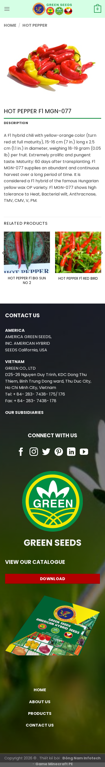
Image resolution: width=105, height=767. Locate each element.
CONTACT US (40, 725)
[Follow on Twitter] (46, 452)
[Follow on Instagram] (34, 452)
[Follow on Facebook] (21, 452)
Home (10, 25)
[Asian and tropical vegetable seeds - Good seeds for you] (52, 9)
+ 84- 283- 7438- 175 (34, 394)
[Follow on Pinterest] (59, 452)
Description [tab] (16, 123)
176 (62, 394)
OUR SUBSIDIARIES (24, 412)
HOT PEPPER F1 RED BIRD (78, 278)
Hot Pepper (34, 25)
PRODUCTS (39, 713)
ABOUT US (39, 702)
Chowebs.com (52, 462)
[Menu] (7, 9)
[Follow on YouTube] (84, 452)
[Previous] (3, 263)
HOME (40, 690)
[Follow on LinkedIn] (71, 452)
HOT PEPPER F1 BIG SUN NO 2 (27, 280)
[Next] (101, 263)
